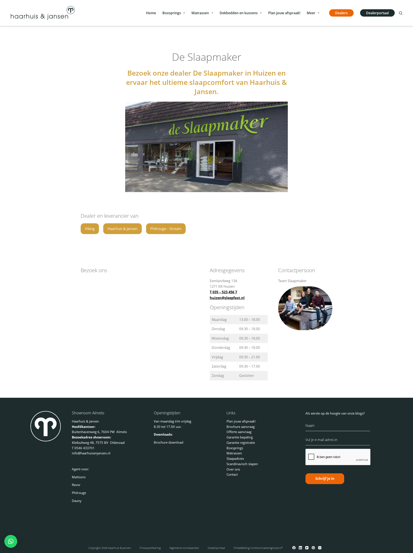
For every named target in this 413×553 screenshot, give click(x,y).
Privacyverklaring (150, 548)
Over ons (233, 469)
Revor (76, 485)
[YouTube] (306, 547)
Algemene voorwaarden (184, 548)
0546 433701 (84, 448)
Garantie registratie (241, 442)
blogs (359, 413)
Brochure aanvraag (241, 426)
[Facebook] (294, 547)
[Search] (400, 13)
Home (151, 13)
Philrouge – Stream (165, 228)
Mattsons (79, 477)
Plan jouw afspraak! (284, 13)
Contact (232, 474)
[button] (10, 541)
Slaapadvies (235, 458)
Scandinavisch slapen (242, 464)
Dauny (77, 501)
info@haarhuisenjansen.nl (91, 453)
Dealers (341, 13)
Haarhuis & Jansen (122, 228)
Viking (90, 228)
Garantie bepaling (240, 437)
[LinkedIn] (300, 547)
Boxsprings (171, 13)
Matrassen (200, 13)
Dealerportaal (377, 13)
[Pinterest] (313, 547)
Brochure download (168, 442)
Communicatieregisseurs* (266, 548)
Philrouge (79, 493)
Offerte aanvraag (239, 432)
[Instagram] (319, 547)
